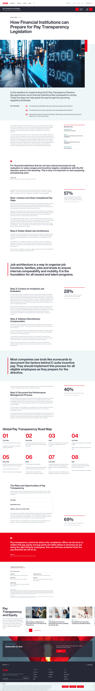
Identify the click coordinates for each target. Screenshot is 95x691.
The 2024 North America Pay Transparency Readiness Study (81, 622)
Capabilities (12, 3)
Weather (65, 676)
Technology (66, 674)
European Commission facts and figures (17, 566)
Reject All (72, 686)
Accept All (80, 686)
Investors (78, 3)
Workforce (66, 679)
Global (90, 3)
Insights (24, 3)
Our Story (35, 672)
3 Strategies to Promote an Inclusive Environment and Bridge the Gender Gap (59, 623)
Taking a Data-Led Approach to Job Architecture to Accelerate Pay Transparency (36, 623)
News (83, 3)
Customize (65, 686)
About (30, 3)
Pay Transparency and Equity (11, 8)
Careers (74, 3)
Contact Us (68, 3)
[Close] (93, 686)
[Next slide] (30, 630)
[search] (34, 3)
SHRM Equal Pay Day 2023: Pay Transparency (18, 567)
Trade (65, 672)
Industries (19, 3)
